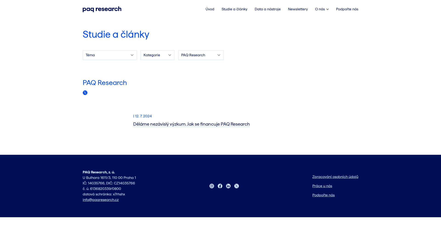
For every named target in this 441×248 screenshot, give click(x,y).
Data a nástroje (268, 9)
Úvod (210, 9)
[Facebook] (220, 186)
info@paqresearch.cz (101, 199)
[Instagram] (211, 186)
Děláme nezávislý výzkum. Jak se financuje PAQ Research (191, 124)
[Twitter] (236, 186)
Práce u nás (322, 186)
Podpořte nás (347, 9)
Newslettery (298, 9)
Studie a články (116, 34)
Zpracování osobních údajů (335, 177)
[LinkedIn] (228, 186)
